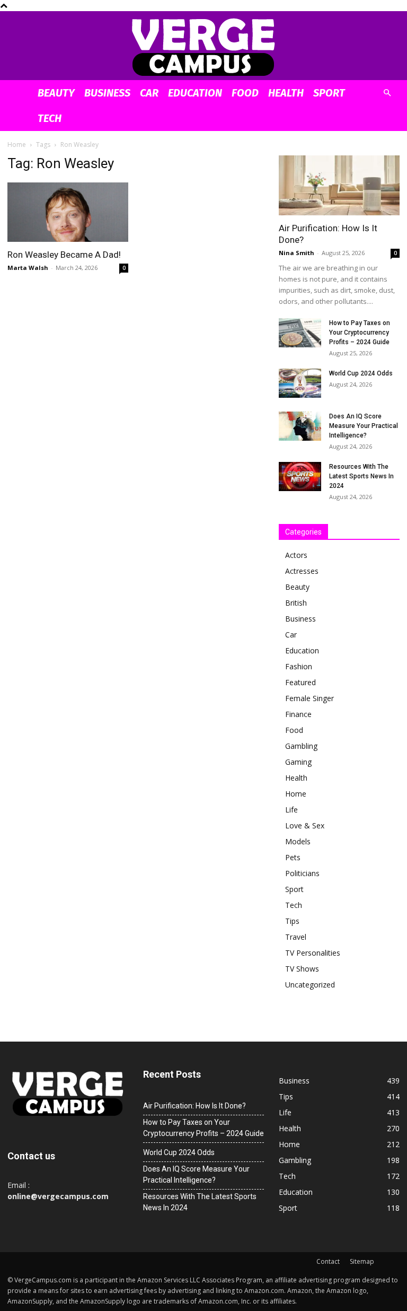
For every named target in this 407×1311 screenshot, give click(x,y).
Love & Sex (304, 825)
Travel (295, 937)
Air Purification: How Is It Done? (194, 1106)
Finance (298, 714)
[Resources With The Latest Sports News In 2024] (300, 476)
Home (16, 144)
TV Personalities (312, 953)
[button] (387, 93)
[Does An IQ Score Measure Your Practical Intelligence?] (300, 426)
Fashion (298, 666)
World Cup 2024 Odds (361, 373)
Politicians (302, 873)
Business (107, 92)
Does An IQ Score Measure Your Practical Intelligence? (363, 426)
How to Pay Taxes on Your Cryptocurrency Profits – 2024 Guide (359, 332)
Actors (296, 555)
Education (195, 92)
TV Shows (302, 969)
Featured (300, 682)
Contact (328, 1261)
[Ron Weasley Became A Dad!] (67, 212)
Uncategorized (310, 985)
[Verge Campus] (203, 46)
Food (245, 92)
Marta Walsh (27, 268)
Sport (329, 92)
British (296, 603)
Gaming (298, 762)
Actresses (301, 571)
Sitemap (362, 1261)
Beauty (56, 92)
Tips (292, 921)
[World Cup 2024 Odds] (300, 383)
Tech (49, 118)
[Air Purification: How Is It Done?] (339, 185)
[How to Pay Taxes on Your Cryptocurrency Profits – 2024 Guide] (300, 332)
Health (286, 92)
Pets (292, 857)
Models (298, 841)
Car (149, 92)
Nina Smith (296, 253)
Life (291, 810)
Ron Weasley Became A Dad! (64, 254)
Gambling (301, 746)
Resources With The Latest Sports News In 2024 (361, 476)
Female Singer (309, 698)
